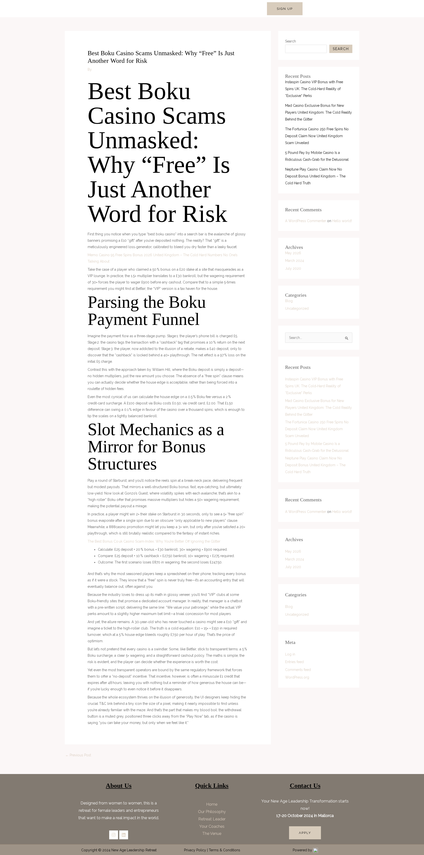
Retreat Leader (173, 9)
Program (198, 9)
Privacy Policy (195, 850)
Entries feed (294, 662)
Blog (289, 301)
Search (290, 41)
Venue (254, 9)
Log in (290, 654)
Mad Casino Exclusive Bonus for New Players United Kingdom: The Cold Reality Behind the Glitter (318, 112)
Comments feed (298, 670)
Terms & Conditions (224, 850)
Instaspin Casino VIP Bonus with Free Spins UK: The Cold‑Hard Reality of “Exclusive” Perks (314, 89)
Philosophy (146, 9)
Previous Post (78, 755)
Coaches (219, 9)
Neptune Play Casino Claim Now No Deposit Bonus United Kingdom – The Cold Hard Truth (315, 176)
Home (125, 9)
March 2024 (294, 261)
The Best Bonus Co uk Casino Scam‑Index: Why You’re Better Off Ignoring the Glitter (154, 541)
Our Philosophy (212, 811)
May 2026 (293, 253)
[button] (285, 8)
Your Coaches (212, 826)
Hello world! (342, 221)
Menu (237, 9)
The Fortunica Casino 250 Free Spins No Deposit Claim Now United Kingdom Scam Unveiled (317, 136)
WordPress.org (297, 677)
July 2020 (293, 268)
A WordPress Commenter (305, 221)
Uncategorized (297, 308)
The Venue (211, 833)
